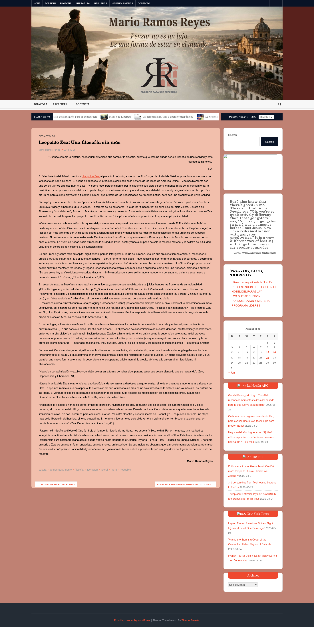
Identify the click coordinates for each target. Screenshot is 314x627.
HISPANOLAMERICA (122, 3)
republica (125, 469)
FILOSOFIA (65, 3)
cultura (43, 469)
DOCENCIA (82, 104)
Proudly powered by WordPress (132, 620)
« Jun (231, 372)
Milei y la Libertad (97, 116)
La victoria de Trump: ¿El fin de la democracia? (210, 116)
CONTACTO (144, 3)
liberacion (92, 469)
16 (274, 352)
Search (232, 135)
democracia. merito (61, 469)
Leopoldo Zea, (91, 176)
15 (267, 352)
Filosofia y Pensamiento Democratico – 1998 (184, 484)
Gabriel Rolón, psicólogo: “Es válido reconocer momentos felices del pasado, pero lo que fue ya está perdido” (251, 399)
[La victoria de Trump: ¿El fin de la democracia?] (178, 116)
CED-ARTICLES (47, 136)
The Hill (257, 457)
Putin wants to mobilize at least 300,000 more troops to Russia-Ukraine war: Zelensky (251, 470)
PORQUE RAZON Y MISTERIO (251, 301)
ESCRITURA (60, 104)
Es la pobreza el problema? (58, 484)
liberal (104, 469)
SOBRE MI (50, 3)
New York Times (258, 513)
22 (267, 358)
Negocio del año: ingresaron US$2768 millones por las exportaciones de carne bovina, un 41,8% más (251, 436)
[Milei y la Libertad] (81, 116)
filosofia (79, 469)
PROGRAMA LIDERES (246, 305)
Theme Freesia (190, 620)
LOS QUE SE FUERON (246, 296)
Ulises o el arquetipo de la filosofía (252, 282)
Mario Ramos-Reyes (49, 149)
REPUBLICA (100, 3)
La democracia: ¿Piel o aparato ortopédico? (145, 116)
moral (114, 469)
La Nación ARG (258, 385)
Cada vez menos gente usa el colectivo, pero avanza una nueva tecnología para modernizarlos (251, 420)
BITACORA (40, 104)
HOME (37, 3)
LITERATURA (83, 3)
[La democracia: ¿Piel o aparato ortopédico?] (115, 116)
